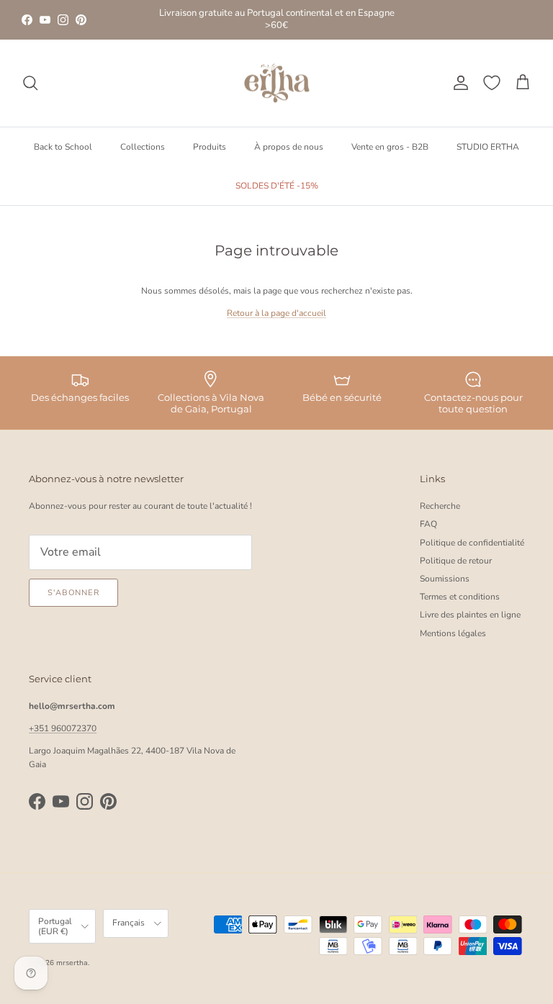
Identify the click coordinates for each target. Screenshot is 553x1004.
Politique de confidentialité (472, 542)
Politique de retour (456, 560)
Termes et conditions (460, 596)
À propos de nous (288, 147)
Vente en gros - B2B (389, 147)
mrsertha (72, 963)
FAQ (428, 524)
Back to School (63, 147)
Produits (209, 147)
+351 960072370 (62, 728)
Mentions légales (453, 633)
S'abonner (73, 592)
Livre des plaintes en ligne (470, 614)
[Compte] (457, 82)
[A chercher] (30, 82)
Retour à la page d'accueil (276, 313)
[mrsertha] (276, 83)
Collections (142, 147)
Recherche (440, 506)
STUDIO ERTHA (488, 147)
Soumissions (444, 578)
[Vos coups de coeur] (492, 83)
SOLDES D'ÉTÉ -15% (276, 185)
